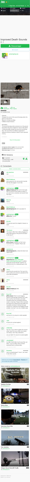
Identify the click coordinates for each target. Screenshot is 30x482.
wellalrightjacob (13, 54)
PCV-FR (8, 221)
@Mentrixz (9, 216)
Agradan (15, 108)
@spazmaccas (10, 259)
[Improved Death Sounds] (15, 91)
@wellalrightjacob (11, 209)
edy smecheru (10, 172)
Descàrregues (6, 108)
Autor (17, 188)
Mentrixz (8, 200)
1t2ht (7, 320)
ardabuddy (9, 328)
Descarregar (16, 46)
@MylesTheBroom (11, 190)
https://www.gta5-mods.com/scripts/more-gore (15, 260)
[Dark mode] (26, 6)
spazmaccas (9, 249)
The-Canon (9, 230)
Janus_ (8, 269)
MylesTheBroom (10, 179)
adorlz (8, 279)
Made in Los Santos (5, 477)
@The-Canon (9, 242)
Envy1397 (9, 294)
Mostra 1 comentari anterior (15, 168)
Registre (23, 359)
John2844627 (9, 340)
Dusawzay (9, 350)
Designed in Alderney (6, 475)
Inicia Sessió (16, 359)
